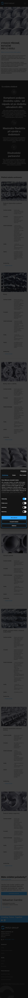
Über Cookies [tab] (23, 475)
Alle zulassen (14, 517)
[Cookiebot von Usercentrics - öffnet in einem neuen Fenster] (20, 471)
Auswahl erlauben (14, 521)
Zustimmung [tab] (5, 475)
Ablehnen (14, 525)
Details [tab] (14, 475)
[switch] (24, 503)
